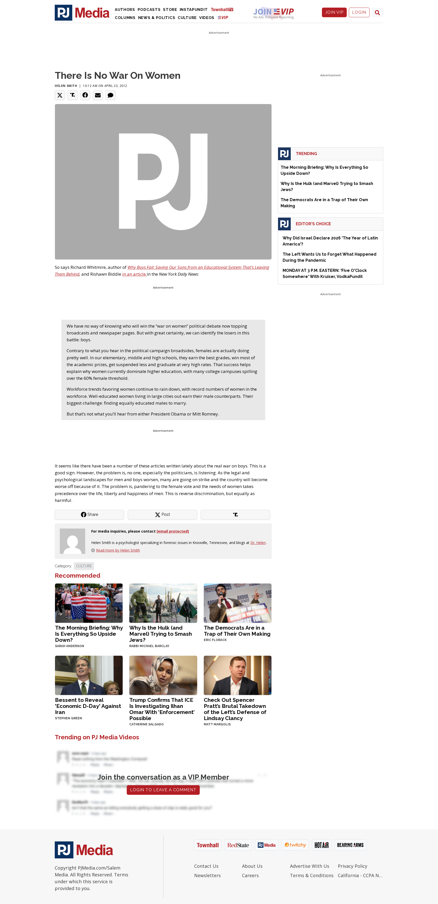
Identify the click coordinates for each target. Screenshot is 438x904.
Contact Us (206, 866)
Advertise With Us (309, 866)
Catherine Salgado (146, 724)
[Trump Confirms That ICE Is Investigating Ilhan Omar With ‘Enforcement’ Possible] (163, 675)
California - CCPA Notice (360, 875)
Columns (125, 17)
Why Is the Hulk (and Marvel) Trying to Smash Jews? (160, 634)
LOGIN (359, 12)
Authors (125, 9)
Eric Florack (215, 640)
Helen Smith (66, 86)
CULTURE (84, 566)
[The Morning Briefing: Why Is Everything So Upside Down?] (89, 602)
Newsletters (207, 875)
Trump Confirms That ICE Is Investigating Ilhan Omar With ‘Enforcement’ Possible (162, 709)
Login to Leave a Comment (163, 789)
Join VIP (334, 12)
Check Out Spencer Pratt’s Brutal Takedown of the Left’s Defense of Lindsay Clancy (235, 709)
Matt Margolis (217, 724)
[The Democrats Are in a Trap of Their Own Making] (237, 602)
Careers (250, 875)
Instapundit (194, 9)
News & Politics (156, 17)
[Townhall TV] (224, 9)
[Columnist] (74, 540)
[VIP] (223, 17)
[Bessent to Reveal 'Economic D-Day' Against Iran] (89, 675)
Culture (187, 17)
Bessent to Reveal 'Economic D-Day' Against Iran (88, 706)
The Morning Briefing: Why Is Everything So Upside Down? (89, 634)
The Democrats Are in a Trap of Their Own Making (237, 631)
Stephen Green (68, 718)
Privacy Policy (352, 866)
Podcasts (149, 9)
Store (170, 9)
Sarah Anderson (69, 646)
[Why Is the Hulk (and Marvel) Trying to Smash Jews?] (163, 602)
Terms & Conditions (312, 875)
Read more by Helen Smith (118, 550)
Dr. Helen (258, 542)
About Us (252, 866)
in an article (134, 274)
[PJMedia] (82, 12)
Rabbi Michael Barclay (149, 646)
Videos (206, 17)
